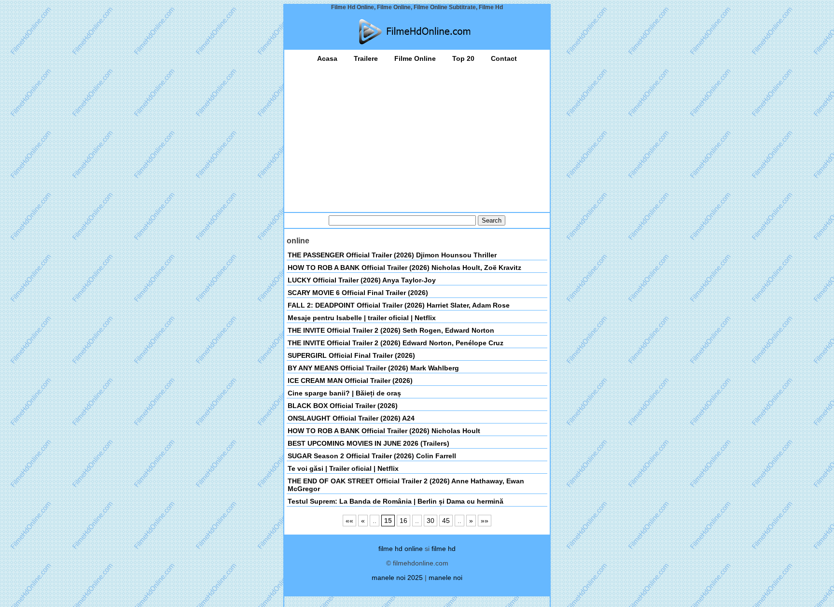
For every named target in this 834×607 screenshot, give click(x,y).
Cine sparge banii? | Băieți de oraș (344, 393)
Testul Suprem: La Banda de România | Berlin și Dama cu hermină (395, 501)
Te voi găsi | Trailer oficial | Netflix (343, 468)
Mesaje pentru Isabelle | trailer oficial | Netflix (362, 318)
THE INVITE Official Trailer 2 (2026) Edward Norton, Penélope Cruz (395, 343)
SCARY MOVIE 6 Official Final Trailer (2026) (358, 292)
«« (349, 520)
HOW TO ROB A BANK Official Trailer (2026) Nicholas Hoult (384, 431)
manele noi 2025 (397, 577)
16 (403, 520)
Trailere (366, 58)
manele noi (445, 577)
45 (446, 520)
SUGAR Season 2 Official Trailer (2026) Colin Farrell (372, 456)
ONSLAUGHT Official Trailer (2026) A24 (351, 418)
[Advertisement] (417, 134)
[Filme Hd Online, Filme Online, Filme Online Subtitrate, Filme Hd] (417, 32)
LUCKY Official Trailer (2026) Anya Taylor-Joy (362, 280)
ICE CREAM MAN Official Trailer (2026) (350, 380)
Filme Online (415, 58)
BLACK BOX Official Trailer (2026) (343, 405)
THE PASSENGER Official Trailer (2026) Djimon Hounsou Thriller (392, 255)
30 (430, 520)
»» (484, 520)
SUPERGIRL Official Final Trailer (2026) (351, 355)
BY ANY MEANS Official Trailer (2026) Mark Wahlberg (373, 368)
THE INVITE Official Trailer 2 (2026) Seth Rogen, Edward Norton (391, 330)
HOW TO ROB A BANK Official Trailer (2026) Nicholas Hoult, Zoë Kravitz (404, 267)
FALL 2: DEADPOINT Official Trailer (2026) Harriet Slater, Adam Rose (399, 305)
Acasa (327, 58)
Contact (504, 58)
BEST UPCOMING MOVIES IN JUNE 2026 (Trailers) (368, 443)
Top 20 (463, 58)
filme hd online (400, 548)
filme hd (443, 548)
